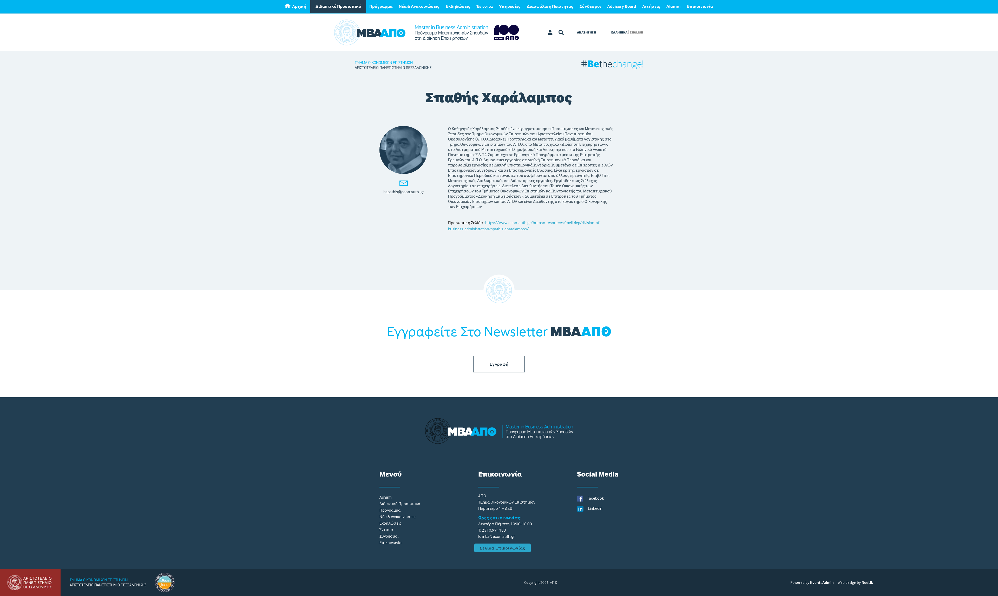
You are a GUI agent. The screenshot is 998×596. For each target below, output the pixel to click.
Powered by (799, 582)
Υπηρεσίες (510, 6)
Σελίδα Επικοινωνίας (502, 548)
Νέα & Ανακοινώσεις (419, 6)
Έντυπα (485, 6)
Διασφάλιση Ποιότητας (550, 6)
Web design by (849, 582)
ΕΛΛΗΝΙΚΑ (619, 32)
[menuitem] (296, 6)
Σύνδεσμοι (590, 6)
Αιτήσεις (651, 6)
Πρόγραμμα (380, 6)
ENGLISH (636, 32)
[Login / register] (550, 33)
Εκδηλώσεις (458, 6)
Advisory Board (621, 6)
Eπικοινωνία (700, 6)
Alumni (673, 6)
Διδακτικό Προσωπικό (338, 6)
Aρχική (299, 6)
